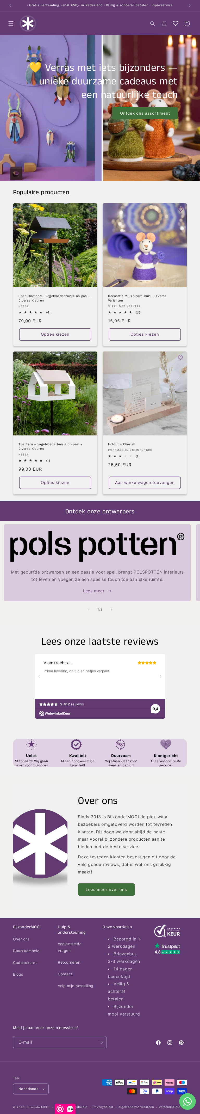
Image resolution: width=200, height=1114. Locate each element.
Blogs (18, 974)
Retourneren (69, 962)
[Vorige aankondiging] (10, 5)
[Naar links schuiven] (88, 609)
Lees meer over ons (106, 889)
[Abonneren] (101, 1042)
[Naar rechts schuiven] (111, 609)
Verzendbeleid (169, 1107)
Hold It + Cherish (121, 444)
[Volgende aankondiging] (190, 5)
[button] (11, 23)
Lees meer (93, 590)
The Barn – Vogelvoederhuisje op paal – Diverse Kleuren (50, 446)
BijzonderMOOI (38, 1107)
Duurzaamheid (26, 951)
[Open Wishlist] (175, 23)
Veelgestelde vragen (70, 946)
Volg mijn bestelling (75, 985)
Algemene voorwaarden (136, 1107)
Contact (65, 974)
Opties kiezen (55, 334)
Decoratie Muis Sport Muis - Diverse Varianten (137, 298)
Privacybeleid (103, 1107)
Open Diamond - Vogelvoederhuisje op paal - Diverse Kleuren (54, 298)
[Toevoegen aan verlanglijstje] (91, 209)
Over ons (21, 939)
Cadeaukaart (25, 962)
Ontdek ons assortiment (145, 113)
